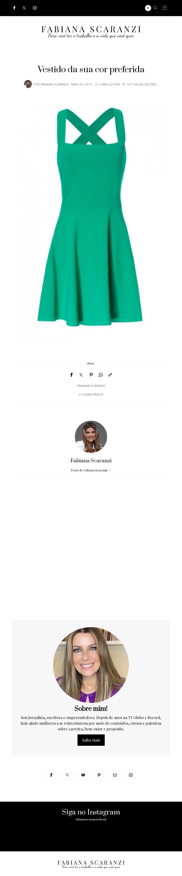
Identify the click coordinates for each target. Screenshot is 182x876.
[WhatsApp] (100, 375)
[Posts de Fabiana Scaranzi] (28, 84)
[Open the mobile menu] (164, 8)
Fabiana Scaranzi (55, 84)
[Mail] (114, 774)
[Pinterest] (91, 375)
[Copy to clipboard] (110, 375)
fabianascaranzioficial (91, 819)
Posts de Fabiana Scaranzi (89, 470)
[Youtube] (83, 774)
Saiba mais (91, 739)
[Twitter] (24, 7)
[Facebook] (14, 7)
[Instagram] (34, 7)
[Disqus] (91, 559)
